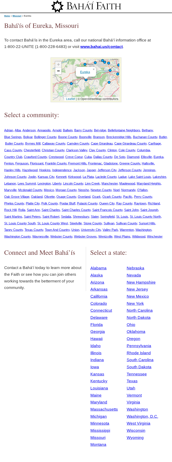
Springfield (107, 216)
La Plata (88, 177)
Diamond (133, 157)
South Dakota (139, 367)
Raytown (140, 203)
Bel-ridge (100, 130)
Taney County (13, 230)
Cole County (127, 150)
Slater (95, 216)
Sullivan (109, 223)
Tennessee (137, 374)
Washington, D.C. (142, 416)
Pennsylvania (139, 346)
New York (135, 303)
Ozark (96, 196)
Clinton (112, 150)
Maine (96, 395)
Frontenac (95, 163)
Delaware (99, 317)
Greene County (129, 163)
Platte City (33, 203)
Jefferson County (129, 170)
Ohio (131, 324)
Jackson (79, 170)
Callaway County (53, 143)
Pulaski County (87, 203)
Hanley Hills (12, 170)
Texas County (34, 230)
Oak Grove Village (16, 196)
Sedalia (66, 216)
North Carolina (140, 310)
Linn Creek (92, 183)
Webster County (61, 236)
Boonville (85, 137)
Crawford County (35, 157)
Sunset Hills (147, 223)
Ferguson (21, 163)
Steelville (76, 223)
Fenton (9, 163)
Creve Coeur (74, 157)
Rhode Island (139, 353)
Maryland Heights (149, 183)
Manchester (110, 183)
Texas (132, 381)
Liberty (56, 183)
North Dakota (139, 317)
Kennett (61, 177)
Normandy (128, 190)
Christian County (53, 150)
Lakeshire (159, 177)
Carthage (154, 143)
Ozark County (111, 196)
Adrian (8, 130)
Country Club (13, 157)
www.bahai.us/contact (101, 46)
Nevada (134, 275)
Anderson (29, 130)
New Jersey (137, 289)
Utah (131, 388)
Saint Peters (32, 216)
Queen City (107, 203)
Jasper (91, 170)
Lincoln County (73, 183)
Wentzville (105, 236)
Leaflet (70, 99)
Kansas (97, 374)
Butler (163, 137)
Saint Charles (51, 210)
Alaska (96, 275)
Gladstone (111, 163)
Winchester (155, 236)
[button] (102, 60)
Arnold (56, 130)
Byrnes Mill (32, 143)
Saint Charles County (76, 210)
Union (75, 230)
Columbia (143, 150)
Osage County (66, 196)
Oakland (37, 196)
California (98, 296)
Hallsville (148, 163)
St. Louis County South (20, 223)
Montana (98, 444)
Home (7, 16)
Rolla (21, 210)
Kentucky (98, 381)
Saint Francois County (107, 210)
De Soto (119, 157)
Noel (116, 190)
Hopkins (45, 170)
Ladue (122, 177)
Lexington (44, 183)
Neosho (83, 190)
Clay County (97, 150)
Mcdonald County (30, 190)
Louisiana (99, 388)
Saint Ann (33, 210)
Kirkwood (74, 177)
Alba (18, 130)
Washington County (17, 236)
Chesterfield (32, 150)
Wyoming (135, 437)
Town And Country (57, 230)
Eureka (85, 72)
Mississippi (100, 430)
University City (91, 230)
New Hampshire (141, 282)
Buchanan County (145, 137)
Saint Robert (50, 216)
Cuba (88, 157)
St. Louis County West (52, 223)
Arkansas (99, 289)
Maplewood (127, 183)
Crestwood (56, 157)
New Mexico (138, 296)
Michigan (98, 416)
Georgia (97, 331)
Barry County (83, 130)
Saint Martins (13, 216)
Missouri (17, 16)
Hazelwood (30, 170)
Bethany (147, 130)
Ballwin (68, 130)
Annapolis (44, 130)
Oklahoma (136, 331)
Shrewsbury (81, 216)
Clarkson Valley (76, 150)
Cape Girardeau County (130, 143)
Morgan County (66, 190)
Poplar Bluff (67, 203)
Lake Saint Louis (139, 177)
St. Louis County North (145, 216)
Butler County (14, 143)
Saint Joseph (149, 210)
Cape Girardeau (102, 143)
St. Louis (122, 216)
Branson (99, 137)
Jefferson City (107, 170)
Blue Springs (13, 137)
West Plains (122, 236)
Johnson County (15, 177)
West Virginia (138, 423)
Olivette (49, 196)
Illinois (96, 353)
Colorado (98, 303)
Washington (143, 230)
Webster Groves (85, 236)
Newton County (101, 190)
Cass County (13, 150)
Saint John (131, 210)
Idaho (95, 346)
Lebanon (10, 183)
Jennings (149, 170)
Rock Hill (10, 210)
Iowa (94, 367)
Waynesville (40, 236)
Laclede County (106, 177)
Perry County (143, 196)
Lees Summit (27, 183)
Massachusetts (104, 409)
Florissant (36, 163)
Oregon (133, 338)
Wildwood (138, 236)
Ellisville (146, 157)
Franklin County (55, 163)
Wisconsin (136, 430)
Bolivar (28, 137)
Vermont (134, 395)
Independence (62, 170)
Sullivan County (126, 223)
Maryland (98, 402)
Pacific (127, 196)
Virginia (133, 402)
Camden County (78, 143)
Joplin (32, 177)
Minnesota (99, 423)
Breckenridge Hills (118, 137)
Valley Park (110, 230)
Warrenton (127, 230)
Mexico (49, 190)
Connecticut (101, 310)
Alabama (98, 268)
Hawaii (96, 338)
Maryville (10, 190)
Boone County (67, 137)
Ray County (124, 203)
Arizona (97, 282)
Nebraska (135, 268)
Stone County (92, 223)
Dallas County (102, 157)
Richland (154, 203)
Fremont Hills (77, 163)
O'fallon (142, 190)
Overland (84, 196)
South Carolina (140, 360)
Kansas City (46, 177)
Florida (96, 324)
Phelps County (14, 203)
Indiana (97, 360)
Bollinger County (45, 137)
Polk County (49, 203)
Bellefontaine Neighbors (124, 130)
